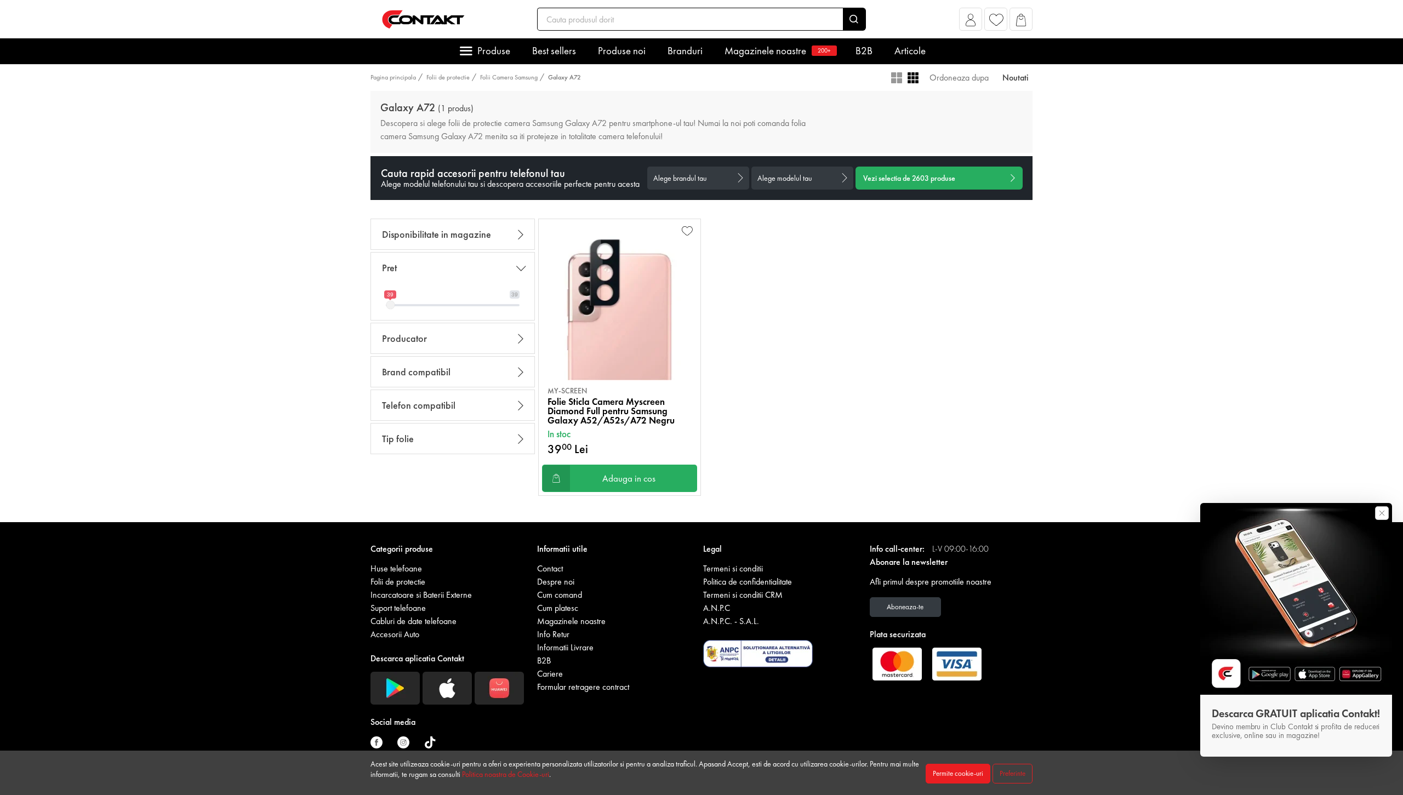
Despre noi (555, 581)
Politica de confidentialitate (747, 581)
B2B (864, 51)
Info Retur (553, 634)
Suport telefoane (398, 608)
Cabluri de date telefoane (413, 621)
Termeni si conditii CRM (743, 594)
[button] (971, 22)
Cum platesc (557, 608)
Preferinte (1012, 773)
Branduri (685, 51)
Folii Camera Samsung (509, 77)
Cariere (550, 673)
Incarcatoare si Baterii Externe (421, 594)
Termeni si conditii (733, 568)
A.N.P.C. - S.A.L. (731, 621)
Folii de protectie (448, 77)
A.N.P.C (716, 608)
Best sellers (554, 51)
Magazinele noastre (778, 51)
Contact (550, 568)
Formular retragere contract (583, 687)
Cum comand (559, 594)
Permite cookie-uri (958, 773)
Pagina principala (393, 77)
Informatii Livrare (565, 647)
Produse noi (622, 51)
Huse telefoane (396, 568)
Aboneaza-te (905, 606)
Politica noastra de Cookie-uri (505, 774)
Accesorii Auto (394, 634)
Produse (493, 51)
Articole (910, 51)
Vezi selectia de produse (909, 178)
